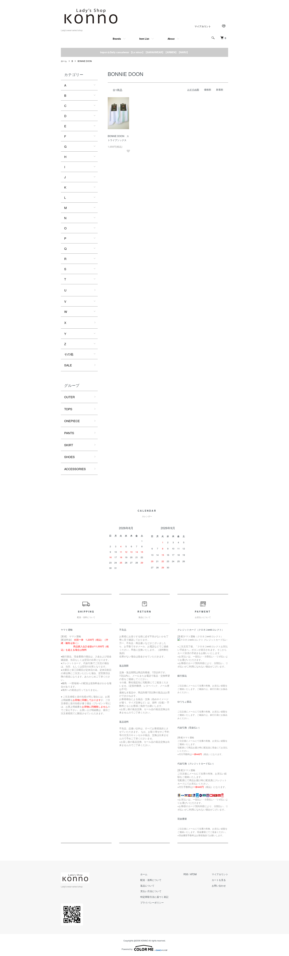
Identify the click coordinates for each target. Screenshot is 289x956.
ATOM (193, 874)
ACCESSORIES (75, 469)
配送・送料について (150, 880)
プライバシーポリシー (152, 902)
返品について (147, 885)
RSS (185, 874)
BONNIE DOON (85, 61)
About (171, 38)
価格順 (207, 89)
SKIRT (68, 445)
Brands (117, 38)
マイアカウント (203, 26)
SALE (68, 365)
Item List (144, 38)
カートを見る (219, 880)
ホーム (64, 61)
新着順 (219, 89)
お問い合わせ (219, 885)
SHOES (69, 457)
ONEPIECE (72, 421)
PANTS (69, 433)
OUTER (69, 397)
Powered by (127, 949)
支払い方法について (150, 891)
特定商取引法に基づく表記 (154, 896)
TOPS (68, 409)
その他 (68, 354)
